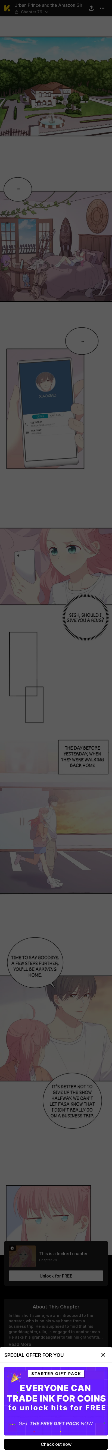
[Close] (103, 1355)
